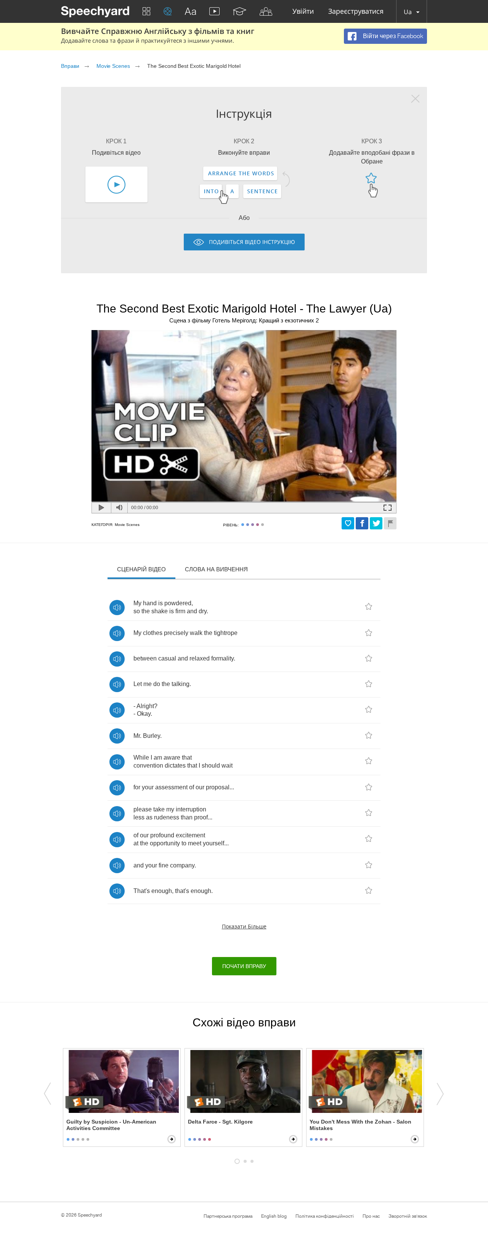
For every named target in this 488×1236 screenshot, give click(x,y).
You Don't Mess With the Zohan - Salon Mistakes (360, 1125)
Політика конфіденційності (324, 1216)
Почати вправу (244, 966)
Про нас (371, 1216)
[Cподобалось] (348, 523)
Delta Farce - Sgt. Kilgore (220, 1122)
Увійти (303, 12)
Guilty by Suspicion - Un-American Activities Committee (111, 1125)
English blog (274, 1216)
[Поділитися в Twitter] (376, 523)
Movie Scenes (113, 66)
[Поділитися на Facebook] (362, 523)
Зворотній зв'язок (407, 1216)
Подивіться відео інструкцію (252, 241)
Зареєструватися (356, 12)
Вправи (70, 66)
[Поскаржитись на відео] (390, 523)
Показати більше (244, 926)
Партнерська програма (228, 1216)
